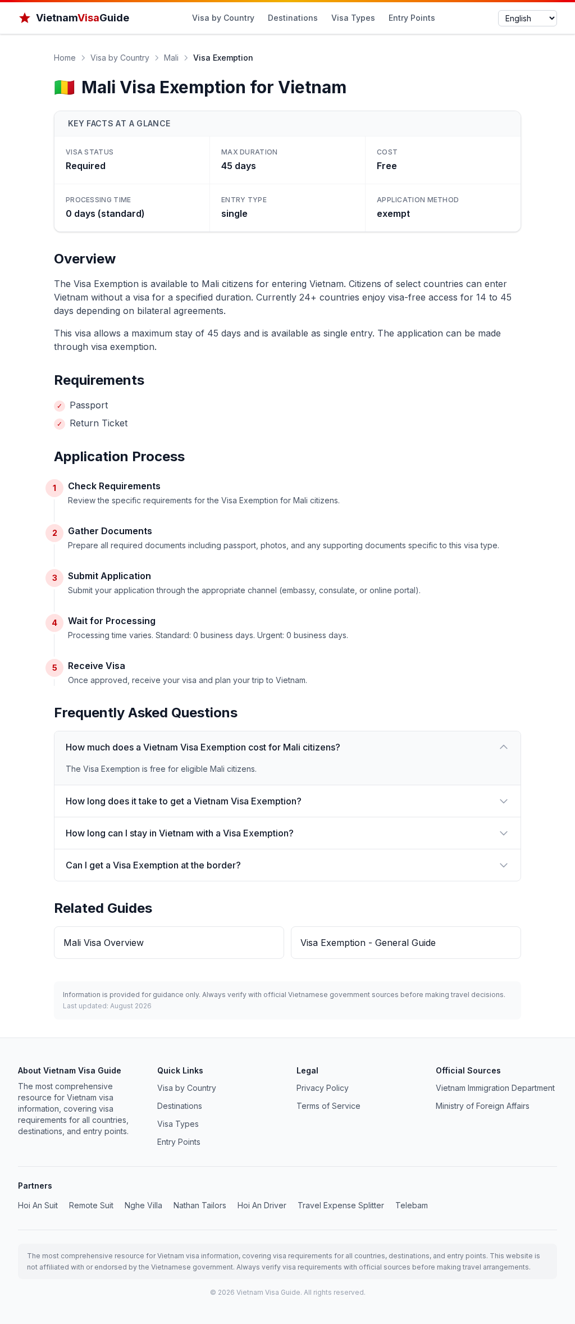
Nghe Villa (143, 1205)
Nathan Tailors (200, 1205)
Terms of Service (328, 1106)
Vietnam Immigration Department (495, 1088)
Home (65, 57)
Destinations (293, 17)
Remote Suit (91, 1205)
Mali (171, 57)
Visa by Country (223, 17)
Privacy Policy (322, 1088)
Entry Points (412, 17)
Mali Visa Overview (103, 942)
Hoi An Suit (38, 1205)
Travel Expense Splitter (341, 1205)
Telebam (411, 1205)
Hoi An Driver (262, 1205)
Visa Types (353, 17)
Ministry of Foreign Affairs (483, 1106)
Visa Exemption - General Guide (368, 942)
